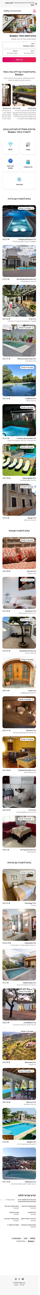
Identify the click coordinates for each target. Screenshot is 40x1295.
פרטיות (22, 1285)
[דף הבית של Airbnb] (34, 11)
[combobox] (19, 46)
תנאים (16, 1285)
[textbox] (27, 53)
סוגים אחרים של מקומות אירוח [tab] (27, 1200)
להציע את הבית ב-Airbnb (12, 11)
